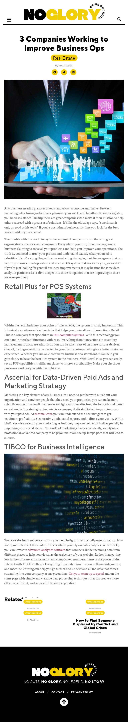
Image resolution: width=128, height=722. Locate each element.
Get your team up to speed (86, 574)
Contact (57, 692)
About (39, 692)
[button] (119, 19)
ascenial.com (43, 414)
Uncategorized (33, 601)
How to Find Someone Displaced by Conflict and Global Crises (95, 624)
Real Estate (64, 58)
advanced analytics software (46, 550)
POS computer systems (69, 335)
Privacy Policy (82, 692)
